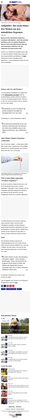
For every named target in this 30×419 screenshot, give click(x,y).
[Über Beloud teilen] (13, 286)
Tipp (5, 35)
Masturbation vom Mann (12, 95)
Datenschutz (13, 409)
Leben (2, 35)
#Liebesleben (11, 289)
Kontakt (18, 406)
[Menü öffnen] (2, 2)
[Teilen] (8, 286)
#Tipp (3, 289)
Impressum (8, 409)
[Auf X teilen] (5, 286)
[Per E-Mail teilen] (10, 286)
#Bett (19, 289)
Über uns (12, 406)
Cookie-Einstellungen (20, 409)
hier (16, 282)
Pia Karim (19, 22)
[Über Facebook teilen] (2, 286)
